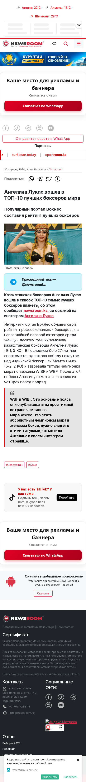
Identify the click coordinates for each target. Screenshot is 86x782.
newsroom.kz (36, 310)
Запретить (70, 777)
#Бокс (32, 465)
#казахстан (14, 465)
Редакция (9, 748)
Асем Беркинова (37, 169)
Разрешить (49, 777)
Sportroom (56, 169)
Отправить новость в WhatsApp (43, 138)
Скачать (43, 593)
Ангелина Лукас (39, 316)
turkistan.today (20, 155)
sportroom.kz (52, 155)
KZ (54, 43)
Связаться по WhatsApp (43, 106)
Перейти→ (67, 497)
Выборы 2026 (11, 743)
